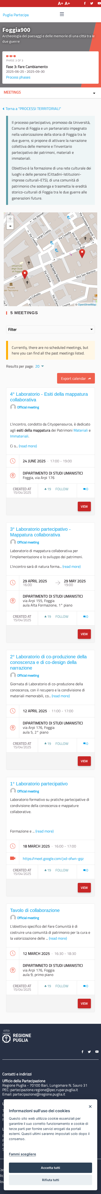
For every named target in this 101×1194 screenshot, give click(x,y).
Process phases (18, 77)
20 (37, 366)
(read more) (28, 446)
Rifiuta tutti (50, 1180)
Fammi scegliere (22, 1154)
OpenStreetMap (87, 304)
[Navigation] (62, 14)
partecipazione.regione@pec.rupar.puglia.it (44, 1089)
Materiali (81, 430)
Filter (12, 329)
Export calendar (74, 378)
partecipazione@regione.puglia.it (39, 1094)
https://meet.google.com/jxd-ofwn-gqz (53, 858)
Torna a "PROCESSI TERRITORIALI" (33, 108)
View (84, 506)
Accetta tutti (50, 1168)
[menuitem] (39, 365)
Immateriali (19, 436)
